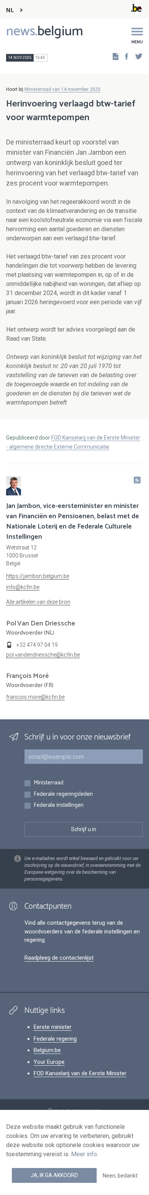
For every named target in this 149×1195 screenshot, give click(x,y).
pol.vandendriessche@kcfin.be (43, 655)
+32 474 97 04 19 (37, 645)
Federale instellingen (59, 805)
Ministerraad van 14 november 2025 (62, 89)
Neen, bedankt (120, 1176)
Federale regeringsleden (63, 794)
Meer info (84, 1154)
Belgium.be (47, 1050)
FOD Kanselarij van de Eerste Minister (80, 1073)
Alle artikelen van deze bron (38, 602)
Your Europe (49, 1062)
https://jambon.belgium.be (37, 576)
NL (10, 10)
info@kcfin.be (22, 587)
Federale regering (55, 1038)
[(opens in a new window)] (124, 56)
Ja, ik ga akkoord (54, 1175)
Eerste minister (52, 1027)
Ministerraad (48, 783)
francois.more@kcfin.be (35, 697)
